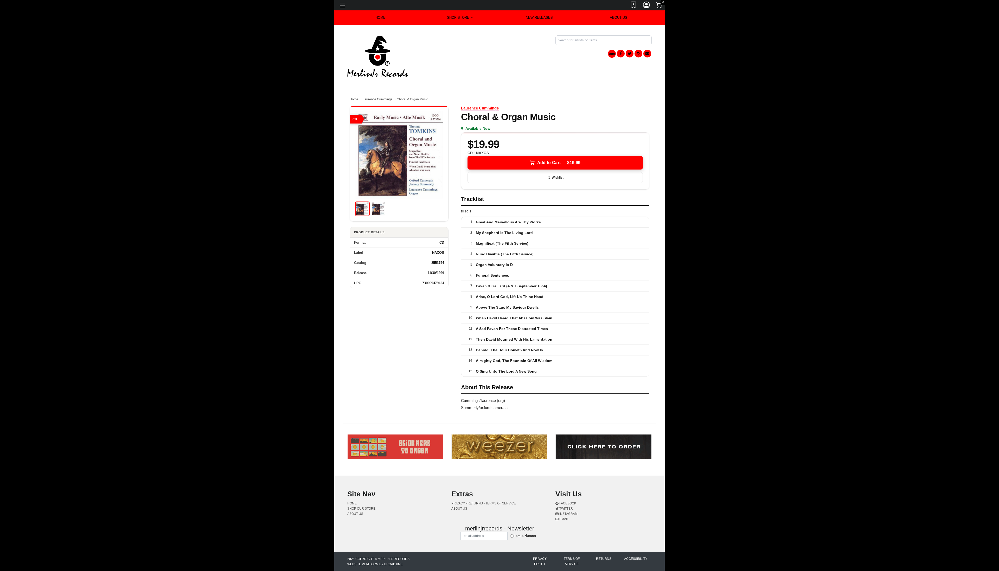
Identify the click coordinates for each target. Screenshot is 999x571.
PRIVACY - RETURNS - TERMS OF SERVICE (483, 503)
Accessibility (635, 559)
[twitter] (629, 53)
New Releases (539, 18)
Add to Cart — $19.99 (558, 162)
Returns (603, 559)
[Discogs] (611, 53)
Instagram (568, 514)
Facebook (567, 503)
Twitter (566, 508)
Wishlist (557, 177)
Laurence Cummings (377, 99)
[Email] (647, 53)
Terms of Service (572, 561)
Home (354, 99)
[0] (660, 6)
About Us (618, 18)
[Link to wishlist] (633, 6)
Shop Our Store (361, 508)
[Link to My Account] (646, 6)
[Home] (377, 56)
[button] (460, 17)
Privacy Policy (540, 561)
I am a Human (525, 536)
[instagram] (638, 53)
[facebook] (620, 53)
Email (564, 519)
